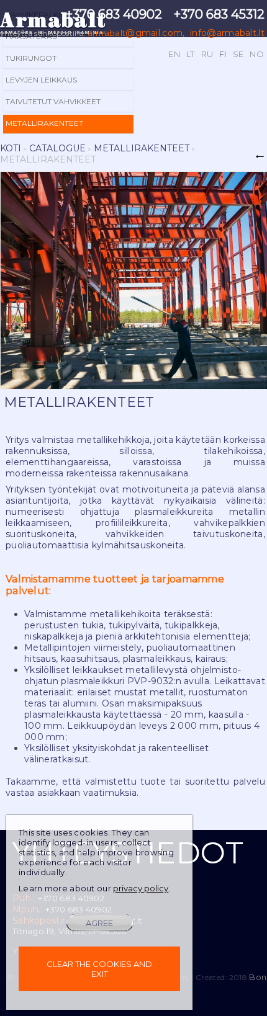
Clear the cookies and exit (99, 969)
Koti (10, 148)
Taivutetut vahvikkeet (53, 101)
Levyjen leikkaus (41, 79)
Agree (99, 923)
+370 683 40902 (114, 14)
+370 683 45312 (219, 14)
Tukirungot (31, 58)
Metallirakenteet (44, 123)
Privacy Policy (140, 888)
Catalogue (57, 148)
